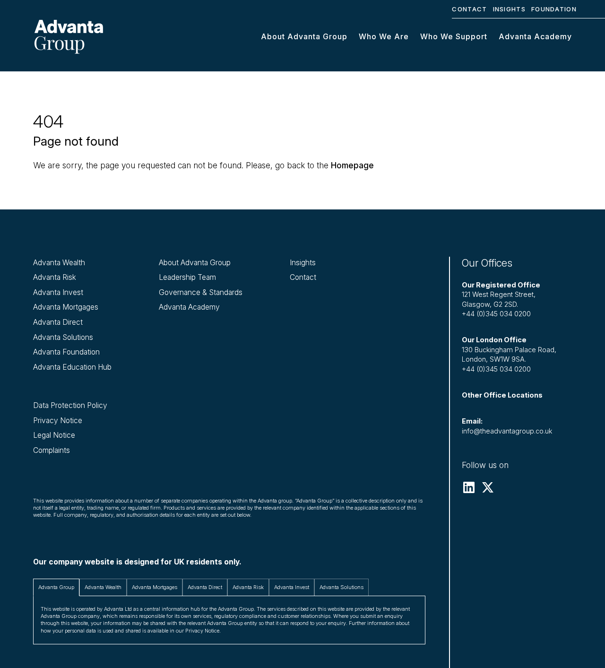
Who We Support (453, 36)
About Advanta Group (304, 36)
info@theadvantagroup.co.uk (507, 431)
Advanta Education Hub (72, 367)
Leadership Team (187, 277)
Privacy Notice (57, 420)
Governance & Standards (200, 292)
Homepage (352, 165)
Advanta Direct (58, 322)
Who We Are (384, 36)
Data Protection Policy (70, 405)
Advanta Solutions (63, 337)
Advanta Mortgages (65, 307)
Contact (469, 9)
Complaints (51, 450)
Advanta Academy (535, 36)
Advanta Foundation (66, 351)
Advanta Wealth (59, 262)
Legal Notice (54, 435)
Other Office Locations (502, 395)
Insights (509, 9)
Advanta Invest (58, 292)
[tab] (56, 587)
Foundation (554, 9)
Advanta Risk (54, 277)
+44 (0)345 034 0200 (496, 314)
